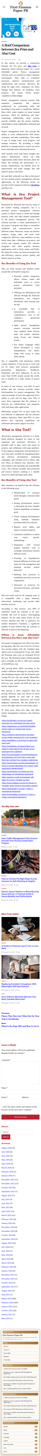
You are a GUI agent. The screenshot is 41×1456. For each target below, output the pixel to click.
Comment (6, 1060)
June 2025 (5, 1203)
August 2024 (6, 1243)
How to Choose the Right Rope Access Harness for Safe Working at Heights (19, 880)
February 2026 (7, 1172)
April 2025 (5, 1211)
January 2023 (6, 1306)
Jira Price (35, 185)
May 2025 (5, 1207)
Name (4, 1088)
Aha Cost (32, 66)
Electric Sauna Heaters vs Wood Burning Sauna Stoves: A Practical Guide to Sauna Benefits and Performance (20, 894)
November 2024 (7, 1231)
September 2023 (8, 1287)
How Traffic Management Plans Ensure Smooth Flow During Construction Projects (19, 840)
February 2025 (7, 1219)
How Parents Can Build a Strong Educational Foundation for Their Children (19, 1384)
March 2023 (6, 1298)
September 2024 (8, 1239)
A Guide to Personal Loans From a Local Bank (15, 1369)
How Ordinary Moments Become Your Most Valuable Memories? (18, 998)
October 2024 (6, 1235)
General (3, 981)
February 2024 (7, 1267)
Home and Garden (8, 1444)
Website (25, 1097)
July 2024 (5, 1247)
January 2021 (6, 1314)
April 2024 (5, 1259)
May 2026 (5, 1160)
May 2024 (5, 1255)
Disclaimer (6, 1356)
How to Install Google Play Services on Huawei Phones (17, 1388)
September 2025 (8, 1191)
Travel (5, 1451)
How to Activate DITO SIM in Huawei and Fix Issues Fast (18, 1380)
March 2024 (6, 1263)
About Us (6, 1346)
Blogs (3, 993)
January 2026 (6, 1175)
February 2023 (7, 1302)
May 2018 (5, 1318)
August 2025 (6, 1195)
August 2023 (6, 1291)
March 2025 (6, 1215)
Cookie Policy (7, 1360)
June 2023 (5, 1294)
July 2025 (5, 1199)
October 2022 (6, 1310)
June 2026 (5, 1156)
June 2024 (5, 1251)
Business (4, 41)
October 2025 (6, 1187)
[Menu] (4, 6)
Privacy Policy (7, 1353)
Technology (6, 1437)
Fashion (6, 1441)
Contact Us (6, 1349)
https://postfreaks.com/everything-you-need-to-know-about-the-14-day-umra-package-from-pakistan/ (18, 749)
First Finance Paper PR (20, 8)
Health (5, 1430)
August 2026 (6, 1148)
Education (6, 1433)
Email (4, 1097)
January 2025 (6, 1223)
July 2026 (5, 1152)
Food (5, 1448)
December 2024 (7, 1227)
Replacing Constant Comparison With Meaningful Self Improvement (18, 985)
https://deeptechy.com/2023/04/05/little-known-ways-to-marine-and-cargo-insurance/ (19, 729)
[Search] (37, 6)
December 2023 (7, 1275)
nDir (19, 59)
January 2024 (6, 1271)
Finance (3, 943)
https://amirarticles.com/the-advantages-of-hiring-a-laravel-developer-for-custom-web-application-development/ (20, 765)
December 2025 (7, 1179)
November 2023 (7, 1279)
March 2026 (6, 1168)
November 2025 (7, 1183)
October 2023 (6, 1283)
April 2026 (5, 1164)
